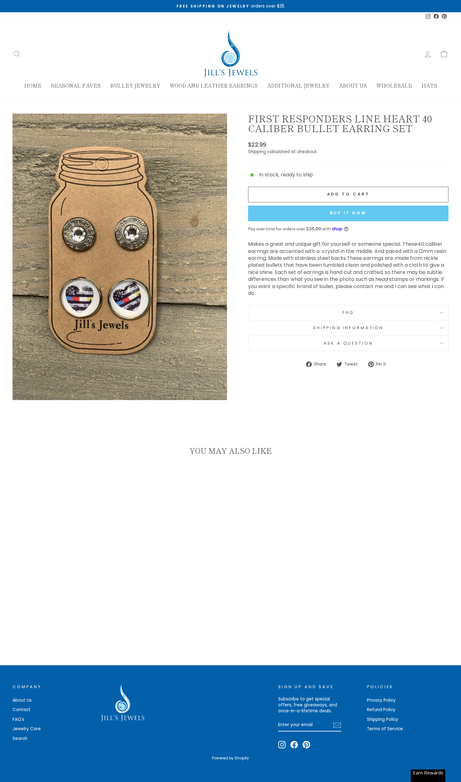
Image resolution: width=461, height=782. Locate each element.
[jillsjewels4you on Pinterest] (306, 744)
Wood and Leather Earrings (214, 85)
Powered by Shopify (230, 758)
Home (32, 85)
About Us (353, 85)
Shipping (257, 152)
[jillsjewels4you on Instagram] (282, 744)
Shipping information (348, 327)
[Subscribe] (337, 725)
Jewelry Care (27, 729)
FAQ (348, 312)
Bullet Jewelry (135, 85)
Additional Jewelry (298, 85)
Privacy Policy (381, 700)
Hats (429, 85)
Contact (21, 710)
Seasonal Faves (76, 85)
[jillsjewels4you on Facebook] (294, 744)
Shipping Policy (382, 719)
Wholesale (394, 85)
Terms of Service (385, 729)
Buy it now (348, 213)
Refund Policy (381, 710)
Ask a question (348, 343)
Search (20, 739)
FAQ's (18, 719)
